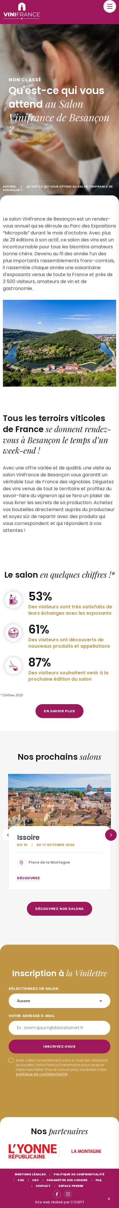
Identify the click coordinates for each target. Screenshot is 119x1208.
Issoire (28, 837)
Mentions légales (30, 1174)
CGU (21, 1180)
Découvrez (28, 878)
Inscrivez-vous (59, 1046)
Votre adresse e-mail (32, 1016)
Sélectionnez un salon (33, 989)
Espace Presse (71, 1185)
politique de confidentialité (41, 1074)
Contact (43, 1185)
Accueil (9, 186)
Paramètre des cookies (67, 1180)
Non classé (25, 79)
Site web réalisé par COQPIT (59, 1202)
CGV (35, 1180)
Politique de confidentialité (79, 1174)
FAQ (99, 1180)
